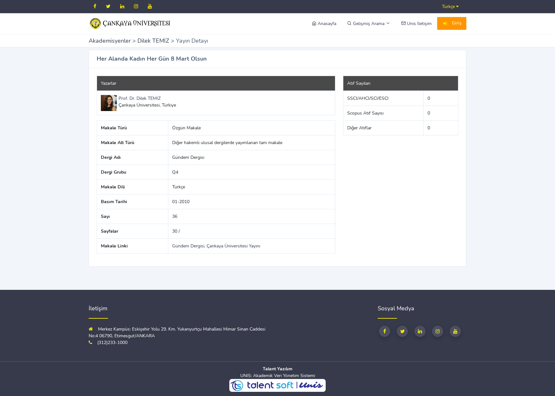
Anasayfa (326, 24)
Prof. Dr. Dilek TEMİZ (140, 98)
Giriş (456, 23)
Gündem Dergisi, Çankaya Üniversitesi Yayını (216, 246)
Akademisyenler (110, 41)
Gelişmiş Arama (369, 24)
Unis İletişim (419, 24)
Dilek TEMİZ (153, 41)
